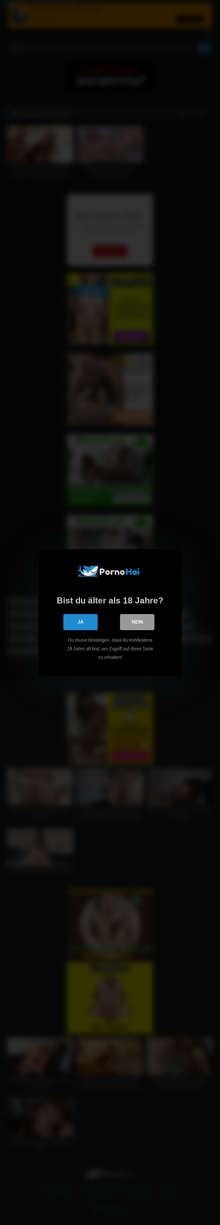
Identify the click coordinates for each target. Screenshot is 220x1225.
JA (81, 622)
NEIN (137, 622)
